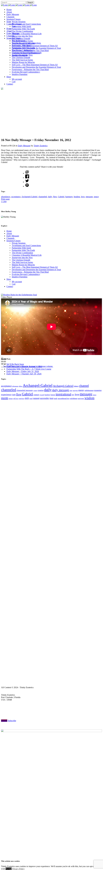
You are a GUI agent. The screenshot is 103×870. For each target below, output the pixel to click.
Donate (4, 720)
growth (42, 395)
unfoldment (73, 398)
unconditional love (63, 398)
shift (27, 398)
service (21, 398)
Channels (10, 238)
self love (16, 398)
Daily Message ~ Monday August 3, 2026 (24, 366)
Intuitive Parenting (19, 277)
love (83, 196)
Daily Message (24, 146)
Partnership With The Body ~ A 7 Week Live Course (28, 369)
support (36, 398)
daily (50, 196)
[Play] (2, 357)
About (9, 233)
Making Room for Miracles (23, 265)
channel (84, 385)
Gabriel (61, 196)
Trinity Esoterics (40, 146)
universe (81, 398)
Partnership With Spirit (21, 248)
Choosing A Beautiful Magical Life (27, 255)
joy (73, 395)
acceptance (16, 196)
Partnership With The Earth (23, 250)
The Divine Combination (22, 253)
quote (4, 398)
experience (6, 394)
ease (71, 390)
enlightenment (89, 390)
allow (20, 386)
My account (17, 281)
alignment (15, 386)
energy (81, 390)
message (89, 196)
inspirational (63, 394)
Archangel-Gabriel (29, 196)
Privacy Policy (18, 869)
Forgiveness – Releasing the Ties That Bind (30, 272)
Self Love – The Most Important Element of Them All (35, 267)
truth (55, 398)
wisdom (89, 398)
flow (55, 196)
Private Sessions (18, 243)
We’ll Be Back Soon (15, 364)
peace (96, 196)
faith (14, 395)
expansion (98, 390)
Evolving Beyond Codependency (26, 274)
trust (51, 398)
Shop (8, 279)
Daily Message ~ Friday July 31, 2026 (22, 371)
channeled (42, 196)
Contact (9, 286)
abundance (5, 196)
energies (75, 390)
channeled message (25, 390)
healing (77, 196)
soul (31, 398)
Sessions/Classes (13, 241)
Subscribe (12, 720)
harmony (69, 196)
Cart (13, 284)
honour (53, 395)
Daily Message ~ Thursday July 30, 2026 (23, 374)
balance (76, 386)
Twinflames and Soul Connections (26, 245)
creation (41, 390)
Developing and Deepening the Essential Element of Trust (36, 269)
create (35, 390)
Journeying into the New (22, 257)
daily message (60, 390)
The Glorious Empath (21, 260)
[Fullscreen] (2, 369)
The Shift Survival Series (22, 262)
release (11, 398)
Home (9, 231)
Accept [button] (9, 869)
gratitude (36, 395)
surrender (44, 398)
